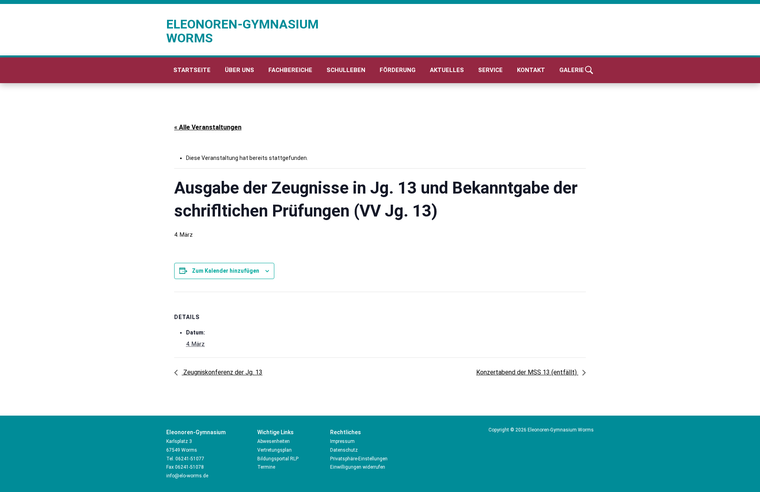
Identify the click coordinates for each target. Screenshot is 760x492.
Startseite (192, 70)
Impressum (342, 441)
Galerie (571, 70)
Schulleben (346, 70)
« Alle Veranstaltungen (207, 127)
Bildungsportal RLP (277, 459)
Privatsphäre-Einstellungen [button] (359, 459)
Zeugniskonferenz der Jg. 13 (222, 372)
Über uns (239, 70)
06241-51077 (189, 459)
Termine (266, 467)
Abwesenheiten (273, 441)
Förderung (398, 70)
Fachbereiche (290, 70)
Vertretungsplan (274, 450)
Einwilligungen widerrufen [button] (357, 467)
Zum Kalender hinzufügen (225, 271)
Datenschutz (344, 450)
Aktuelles (447, 70)
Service (490, 70)
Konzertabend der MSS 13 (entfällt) (527, 372)
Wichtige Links (275, 432)
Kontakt (531, 70)
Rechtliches (345, 432)
